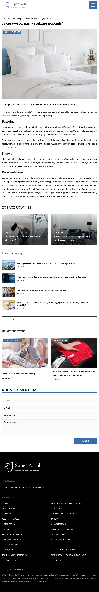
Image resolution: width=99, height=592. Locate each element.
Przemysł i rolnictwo (13, 534)
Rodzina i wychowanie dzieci (65, 539)
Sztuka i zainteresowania (64, 550)
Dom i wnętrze (12, 32)
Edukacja (55, 509)
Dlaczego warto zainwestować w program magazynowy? (42, 290)
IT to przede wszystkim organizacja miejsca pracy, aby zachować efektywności (51, 277)
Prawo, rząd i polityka (62, 529)
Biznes (5, 503)
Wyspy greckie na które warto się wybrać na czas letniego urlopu (46, 263)
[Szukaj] (5, 319)
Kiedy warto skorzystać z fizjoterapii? (20, 373)
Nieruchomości (58, 524)
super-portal (8, 104)
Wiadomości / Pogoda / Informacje (68, 555)
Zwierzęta (56, 560)
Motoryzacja (9, 524)
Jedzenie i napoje (10, 519)
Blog (4, 487)
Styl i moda (7, 550)
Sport (53, 545)
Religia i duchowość (12, 539)
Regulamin (38, 487)
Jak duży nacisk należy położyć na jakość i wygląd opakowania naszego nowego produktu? (52, 303)
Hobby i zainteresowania (63, 514)
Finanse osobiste (10, 514)
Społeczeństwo (10, 545)
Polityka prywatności (20, 487)
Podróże (6, 529)
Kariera (54, 519)
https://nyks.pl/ (9, 147)
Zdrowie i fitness (10, 560)
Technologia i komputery (15, 555)
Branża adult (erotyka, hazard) (67, 503)
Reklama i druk (58, 534)
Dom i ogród (8, 509)
